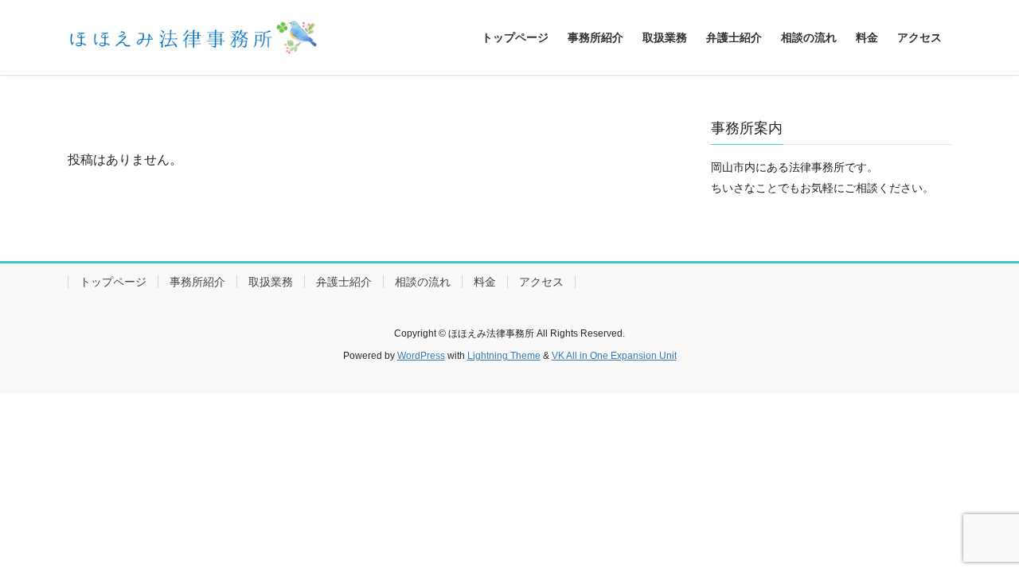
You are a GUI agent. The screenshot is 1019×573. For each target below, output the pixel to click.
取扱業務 (270, 281)
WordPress (421, 355)
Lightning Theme (504, 355)
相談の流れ (423, 281)
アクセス (541, 281)
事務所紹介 (197, 281)
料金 (485, 281)
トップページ (113, 281)
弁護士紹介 (344, 281)
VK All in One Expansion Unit (614, 355)
